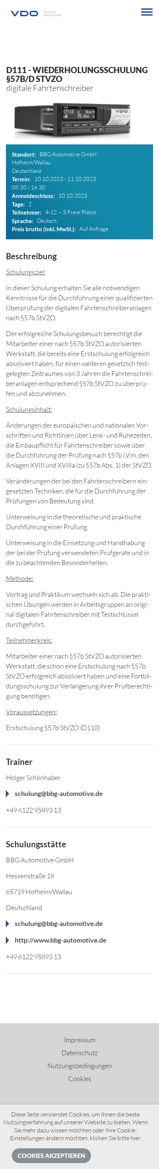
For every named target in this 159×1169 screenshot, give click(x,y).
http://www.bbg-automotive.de (60, 940)
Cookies (79, 1078)
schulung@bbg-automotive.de (59, 793)
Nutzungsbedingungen (79, 1066)
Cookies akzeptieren (51, 1155)
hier (135, 1138)
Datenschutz (79, 1053)
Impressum (79, 1040)
